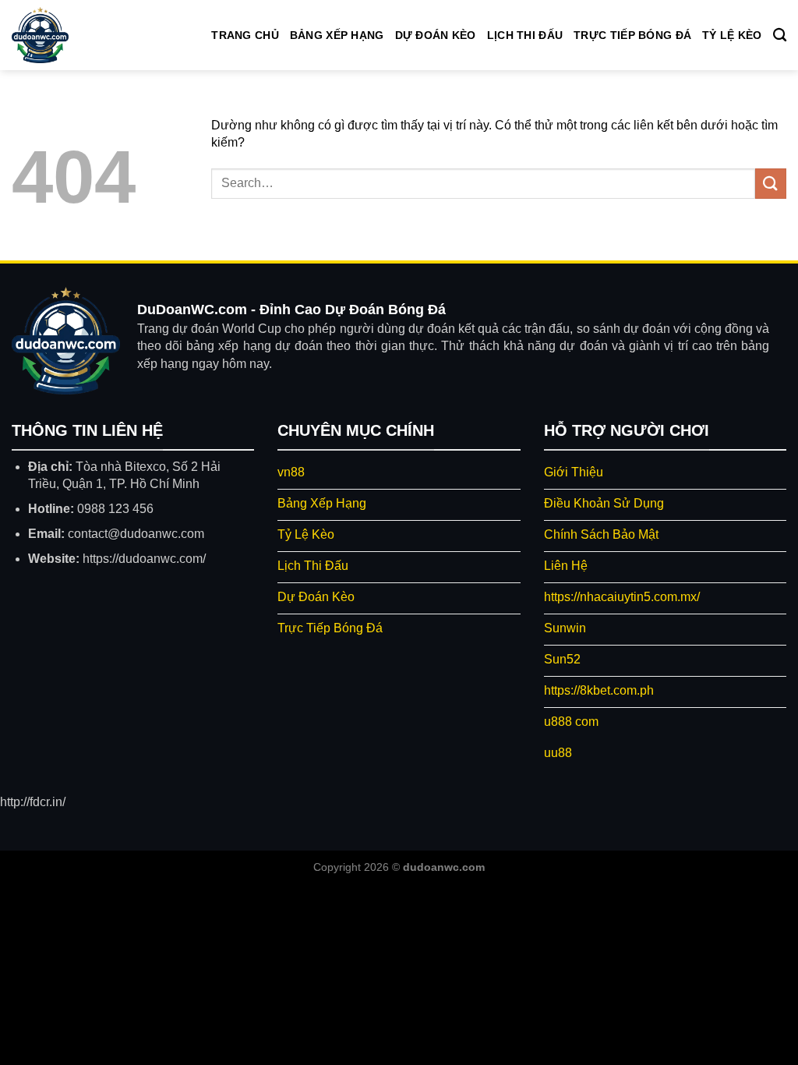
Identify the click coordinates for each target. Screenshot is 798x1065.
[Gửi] (770, 183)
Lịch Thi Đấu (525, 35)
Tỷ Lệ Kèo (732, 35)
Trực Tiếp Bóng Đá (632, 35)
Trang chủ (245, 35)
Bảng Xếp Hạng (337, 35)
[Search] (779, 35)
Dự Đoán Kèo (435, 35)
